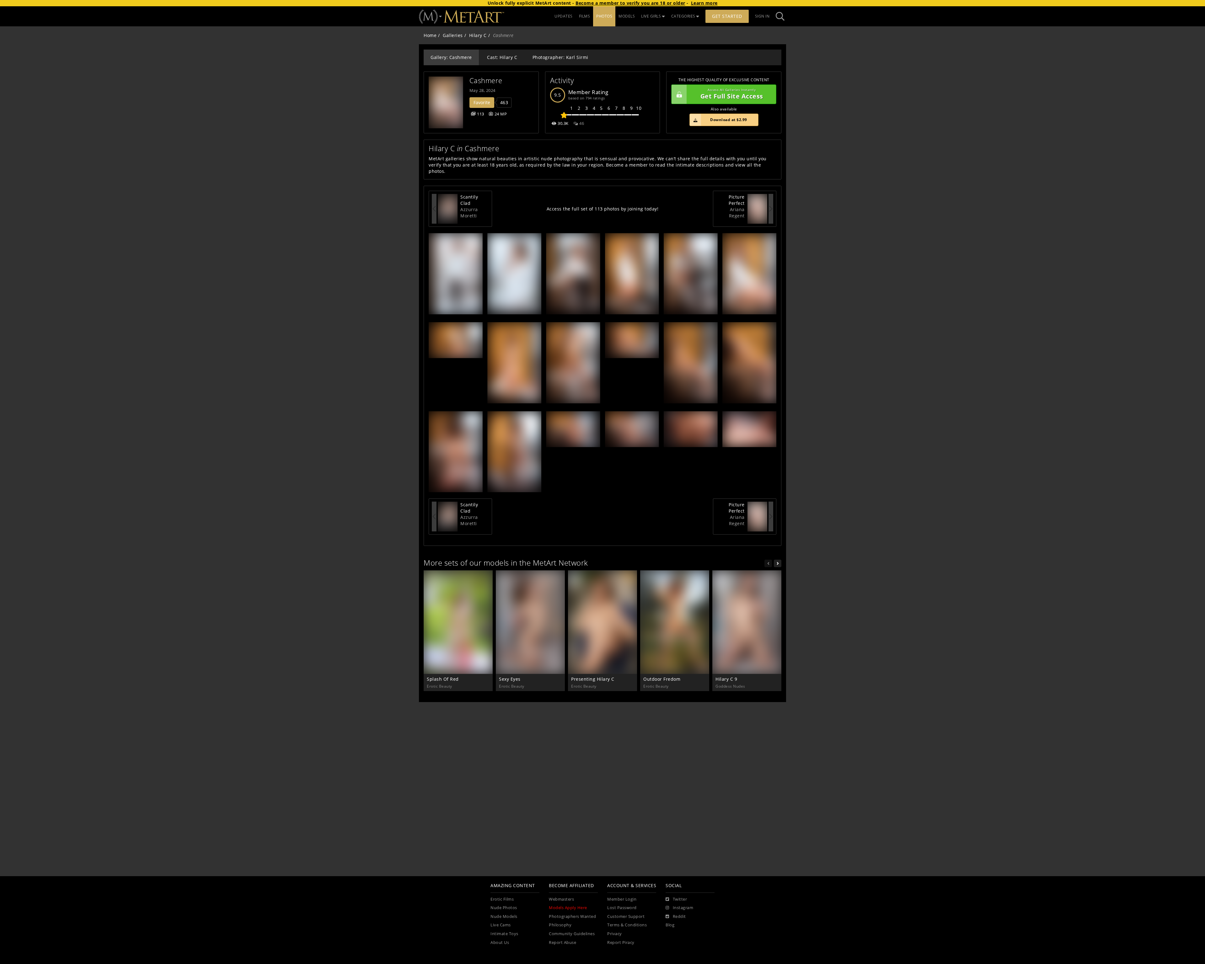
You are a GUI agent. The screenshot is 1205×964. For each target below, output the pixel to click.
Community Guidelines (572, 933)
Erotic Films (502, 899)
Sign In (762, 16)
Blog (670, 925)
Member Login (621, 899)
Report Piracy (621, 942)
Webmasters (561, 899)
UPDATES (563, 16)
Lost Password (622, 907)
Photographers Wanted (572, 916)
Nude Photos (503, 907)
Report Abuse (562, 942)
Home (430, 35)
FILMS (584, 16)
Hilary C (478, 35)
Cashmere (485, 80)
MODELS (627, 16)
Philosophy (560, 925)
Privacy (614, 933)
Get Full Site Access (731, 94)
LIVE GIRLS (651, 16)
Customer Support (626, 916)
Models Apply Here (568, 907)
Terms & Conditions (627, 925)
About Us (499, 942)
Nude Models (503, 916)
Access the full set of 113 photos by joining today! (603, 209)
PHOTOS (604, 16)
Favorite (482, 102)
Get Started (727, 16)
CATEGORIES (683, 16)
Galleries (453, 35)
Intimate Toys (504, 933)
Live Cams (500, 925)
